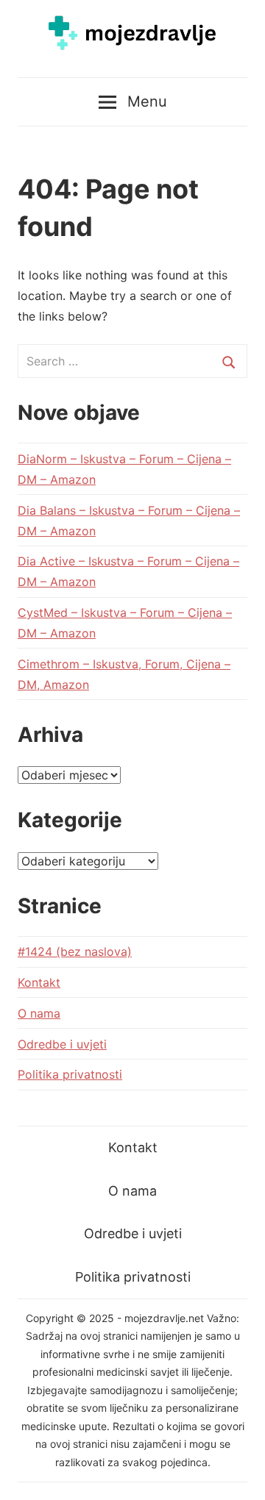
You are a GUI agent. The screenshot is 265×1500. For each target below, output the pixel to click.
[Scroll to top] (239, 1474)
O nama (39, 1013)
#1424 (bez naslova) (75, 951)
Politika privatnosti (70, 1074)
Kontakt (39, 982)
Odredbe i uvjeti (62, 1044)
